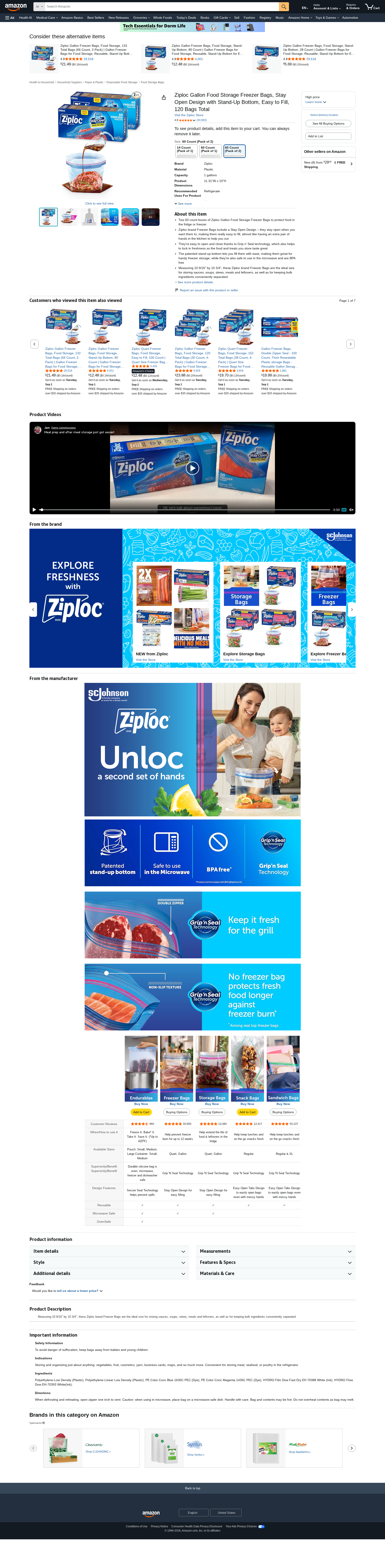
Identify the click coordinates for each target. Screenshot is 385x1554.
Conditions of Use (136, 1526)
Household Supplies (69, 82)
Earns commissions (63, 427)
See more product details (195, 282)
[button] (9, 17)
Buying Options (176, 1112)
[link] (66, 64)
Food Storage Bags (152, 82)
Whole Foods (162, 17)
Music (280, 17)
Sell (236, 17)
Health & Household (41, 82)
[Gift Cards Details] (230, 17)
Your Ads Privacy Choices (241, 1526)
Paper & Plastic (94, 82)
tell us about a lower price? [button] (78, 1291)
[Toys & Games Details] (338, 17)
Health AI (25, 17)
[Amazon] (16, 6)
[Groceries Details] (149, 17)
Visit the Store (146, 660)
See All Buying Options (328, 123)
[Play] (33, 510)
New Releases (119, 17)
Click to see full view (99, 203)
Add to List (315, 136)
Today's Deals (186, 17)
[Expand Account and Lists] (340, 8)
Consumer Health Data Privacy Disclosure (196, 1526)
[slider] (184, 509)
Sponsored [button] (35, 1422)
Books (205, 17)
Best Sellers (95, 17)
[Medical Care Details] (57, 17)
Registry (265, 17)
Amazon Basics (72, 17)
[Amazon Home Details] (311, 17)
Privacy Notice (159, 1526)
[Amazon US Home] (151, 1514)
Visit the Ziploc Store (188, 115)
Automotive (350, 17)
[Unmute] (351, 509)
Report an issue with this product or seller (209, 290)
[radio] (48, 217)
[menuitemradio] (344, 510)
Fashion (249, 17)
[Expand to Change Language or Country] (307, 8)
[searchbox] (162, 6)
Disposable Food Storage (121, 82)
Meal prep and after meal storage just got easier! (79, 432)
